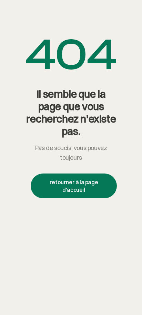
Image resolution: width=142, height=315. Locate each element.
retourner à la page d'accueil (74, 186)
